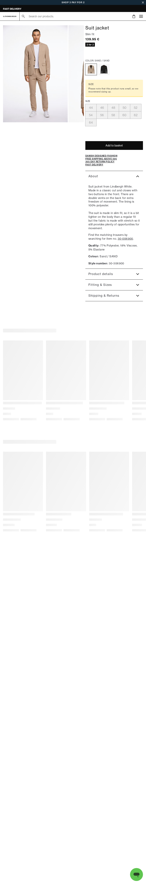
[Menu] (141, 16)
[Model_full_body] (35, 73)
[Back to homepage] (9, 16)
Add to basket (114, 145)
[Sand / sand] (91, 69)
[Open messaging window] (136, 874)
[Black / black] (104, 69)
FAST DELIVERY (12, 8)
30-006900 (125, 238)
